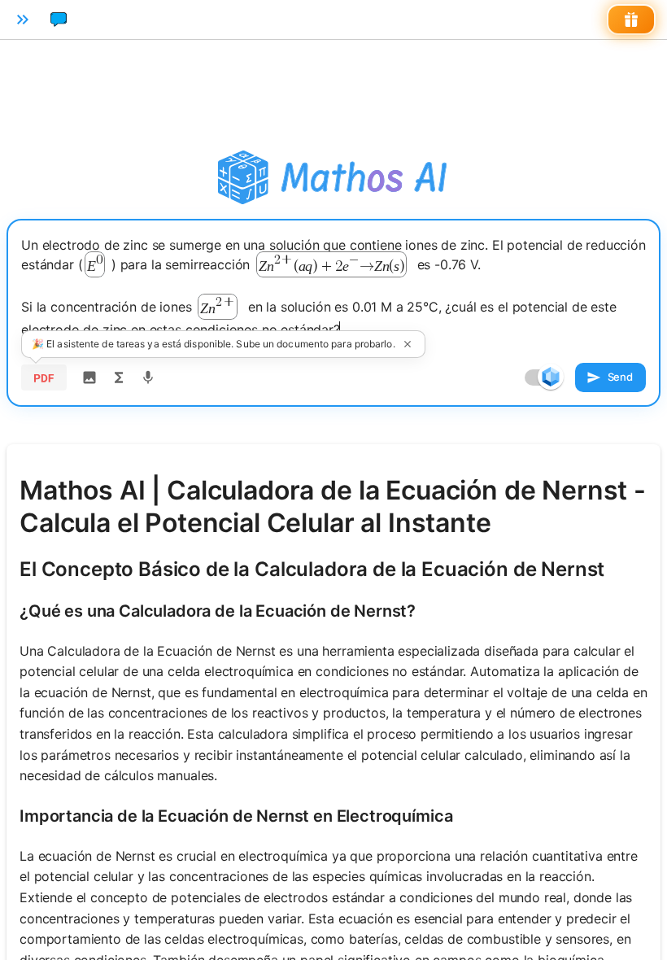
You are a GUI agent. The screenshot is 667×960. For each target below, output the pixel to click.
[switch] (551, 377)
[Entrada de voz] (148, 377)
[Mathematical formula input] (118, 377)
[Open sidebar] (23, 19)
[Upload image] (89, 377)
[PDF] (44, 377)
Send (620, 376)
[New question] (58, 19)
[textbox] (333, 287)
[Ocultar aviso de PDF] (407, 344)
